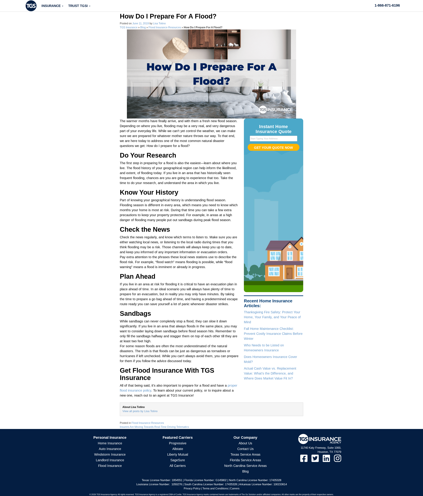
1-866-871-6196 (387, 5)
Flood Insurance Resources (165, 27)
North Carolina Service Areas (245, 466)
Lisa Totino (159, 23)
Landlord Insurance (110, 460)
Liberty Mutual (177, 454)
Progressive (177, 443)
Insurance (51, 6)
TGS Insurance (128, 27)
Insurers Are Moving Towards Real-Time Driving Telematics (154, 426)
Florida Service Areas (245, 460)
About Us (245, 443)
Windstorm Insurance (110, 454)
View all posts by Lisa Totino (139, 411)
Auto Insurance (110, 449)
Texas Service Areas (245, 454)
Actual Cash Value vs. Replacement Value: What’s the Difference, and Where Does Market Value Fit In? (270, 373)
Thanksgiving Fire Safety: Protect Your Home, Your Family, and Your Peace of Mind (272, 317)
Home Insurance (110, 443)
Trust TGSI (78, 6)
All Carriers (178, 466)
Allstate (177, 449)
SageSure (177, 460)
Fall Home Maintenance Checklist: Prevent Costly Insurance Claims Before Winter (273, 333)
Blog (143, 27)
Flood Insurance (110, 466)
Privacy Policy (192, 488)
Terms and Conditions (215, 488)
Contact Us (245, 449)
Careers (234, 488)
